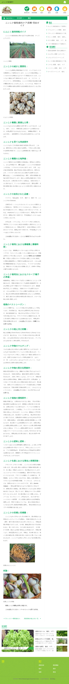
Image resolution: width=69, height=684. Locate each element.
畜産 (54, 668)
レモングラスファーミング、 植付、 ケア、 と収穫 (57, 57)
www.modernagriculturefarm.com (29, 679)
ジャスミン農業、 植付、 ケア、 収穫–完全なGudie (57, 68)
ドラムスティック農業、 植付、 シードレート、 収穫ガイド (57, 30)
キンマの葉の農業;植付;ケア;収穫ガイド (57, 61)
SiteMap (52, 679)
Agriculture (9, 18)
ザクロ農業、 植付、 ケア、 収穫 (57, 40)
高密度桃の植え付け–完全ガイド (32, 618)
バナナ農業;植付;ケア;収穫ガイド (57, 44)
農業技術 (41, 665)
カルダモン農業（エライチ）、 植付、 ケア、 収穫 (57, 54)
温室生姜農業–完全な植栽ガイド (57, 50)
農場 (54, 672)
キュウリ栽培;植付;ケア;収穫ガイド (57, 26)
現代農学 (19, 18)
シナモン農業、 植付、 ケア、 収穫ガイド (57, 64)
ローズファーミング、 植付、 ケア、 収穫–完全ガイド (57, 71)
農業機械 (55, 665)
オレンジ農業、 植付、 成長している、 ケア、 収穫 (57, 37)
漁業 (40, 672)
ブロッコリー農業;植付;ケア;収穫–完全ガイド (13, 618)
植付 (29, 18)
